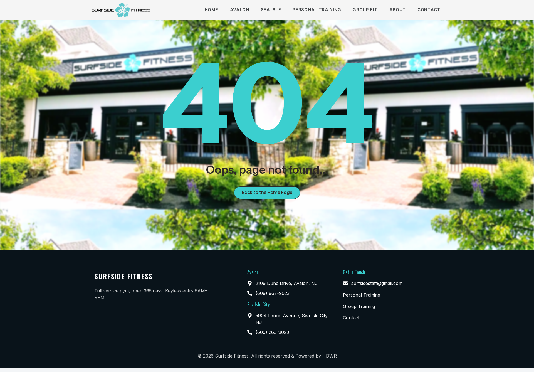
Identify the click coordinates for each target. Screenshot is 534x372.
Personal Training (317, 9)
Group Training (359, 306)
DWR (331, 356)
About (397, 9)
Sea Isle (271, 9)
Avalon (239, 9)
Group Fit (365, 9)
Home (211, 9)
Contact (428, 9)
